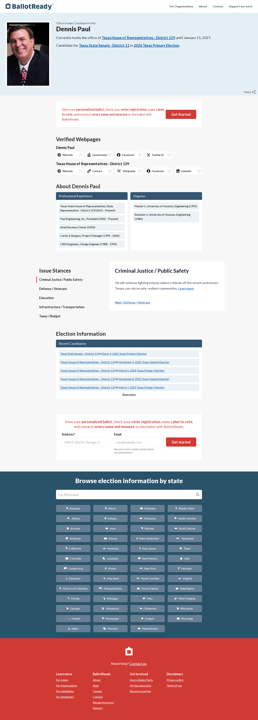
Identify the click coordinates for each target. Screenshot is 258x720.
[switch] (250, 92)
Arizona (73, 528)
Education (46, 298)
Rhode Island (185, 508)
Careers (97, 691)
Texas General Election (144, 362)
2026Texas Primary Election (156, 45)
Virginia (185, 578)
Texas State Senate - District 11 (104, 45)
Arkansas (73, 538)
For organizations (66, 685)
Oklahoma (147, 608)
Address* (68, 434)
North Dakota (147, 588)
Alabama (73, 508)
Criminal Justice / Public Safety (61, 280)
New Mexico (147, 558)
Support (97, 708)
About (203, 6)
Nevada (147, 528)
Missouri (110, 628)
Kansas (110, 538)
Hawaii (73, 618)
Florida (73, 598)
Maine (110, 568)
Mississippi (110, 618)
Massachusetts (110, 588)
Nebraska (147, 518)
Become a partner (140, 691)
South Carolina (185, 518)
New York (147, 568)
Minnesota (110, 608)
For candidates (65, 691)
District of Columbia (73, 588)
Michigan (110, 598)
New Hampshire (147, 538)
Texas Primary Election (124, 353)
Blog (96, 685)
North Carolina (147, 578)
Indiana (110, 518)
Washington (184, 588)
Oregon (147, 618)
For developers (65, 696)
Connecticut (73, 568)
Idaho (73, 628)
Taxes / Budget (50, 316)
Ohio (148, 598)
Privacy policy (175, 680)
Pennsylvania (148, 628)
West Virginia (184, 598)
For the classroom (140, 685)
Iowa (110, 528)
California (73, 548)
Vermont (185, 568)
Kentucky (110, 548)
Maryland (110, 578)
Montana (148, 508)
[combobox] (86, 442)
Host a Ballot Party (141, 680)
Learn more (186, 288)
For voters (62, 680)
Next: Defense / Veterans (132, 302)
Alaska (73, 518)
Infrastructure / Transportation (61, 307)
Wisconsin (185, 608)
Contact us (137, 663)
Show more (129, 394)
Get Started (181, 114)
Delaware (73, 578)
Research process (103, 702)
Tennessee (185, 538)
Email (117, 434)
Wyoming (185, 618)
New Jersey (147, 548)
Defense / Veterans (53, 289)
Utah (185, 558)
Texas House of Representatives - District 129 (138, 37)
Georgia (73, 608)
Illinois (110, 508)
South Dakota (185, 528)
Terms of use (174, 685)
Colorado (73, 558)
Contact (218, 6)
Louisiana (110, 558)
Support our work (240, 6)
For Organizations (181, 6)
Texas (184, 548)
